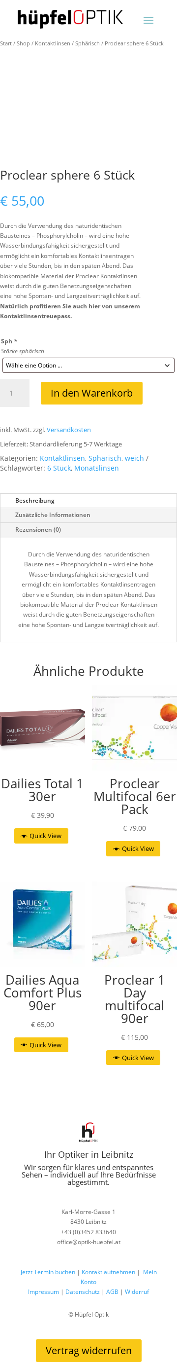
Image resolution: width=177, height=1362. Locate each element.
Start (6, 43)
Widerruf (137, 1292)
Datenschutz (82, 1292)
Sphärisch (87, 43)
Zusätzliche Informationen (52, 515)
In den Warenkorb (92, 393)
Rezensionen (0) (38, 529)
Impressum (43, 1292)
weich (134, 458)
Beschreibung (35, 500)
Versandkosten (69, 430)
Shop (23, 43)
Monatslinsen (96, 468)
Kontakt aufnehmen (107, 1272)
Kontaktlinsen (52, 43)
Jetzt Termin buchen (48, 1272)
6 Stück (59, 468)
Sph (9, 341)
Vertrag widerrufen (89, 1350)
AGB (112, 1292)
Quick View (45, 835)
